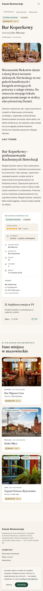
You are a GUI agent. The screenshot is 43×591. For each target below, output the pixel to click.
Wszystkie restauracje (10, 554)
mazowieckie (21, 12)
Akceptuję (21, 585)
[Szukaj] (38, 3)
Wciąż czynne (7, 557)
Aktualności (6, 560)
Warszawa (33, 12)
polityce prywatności (29, 579)
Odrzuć (9, 585)
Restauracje (9, 12)
